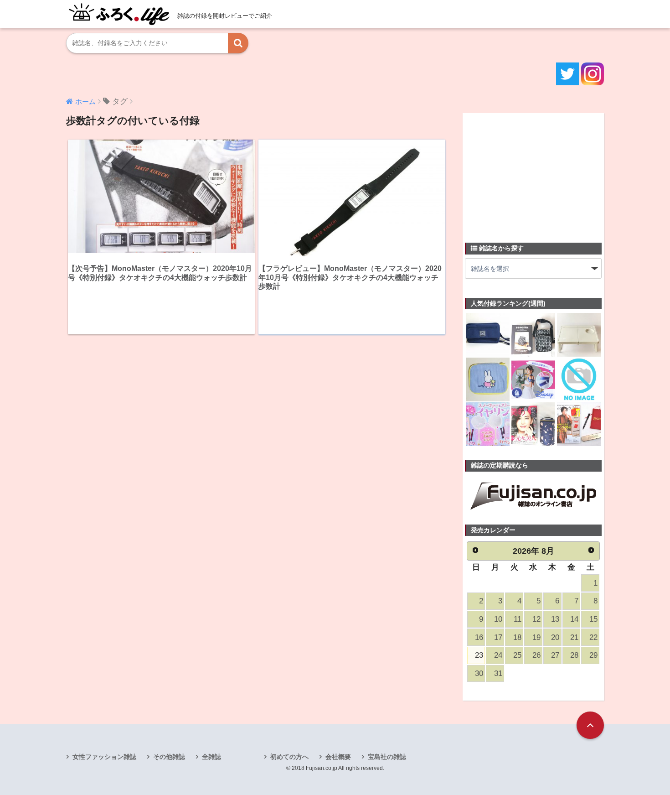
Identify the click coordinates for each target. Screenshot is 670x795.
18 (517, 637)
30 (479, 673)
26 (536, 655)
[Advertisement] (533, 172)
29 (593, 655)
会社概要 (338, 756)
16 (479, 637)
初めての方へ (289, 756)
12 (536, 619)
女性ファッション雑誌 (104, 756)
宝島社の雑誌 (387, 756)
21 (574, 637)
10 (498, 619)
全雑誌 (211, 756)
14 (574, 619)
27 (555, 655)
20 (555, 637)
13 (555, 619)
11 (517, 619)
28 (574, 655)
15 (593, 619)
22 (593, 637)
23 (479, 655)
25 (517, 655)
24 (498, 655)
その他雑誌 (169, 756)
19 (536, 637)
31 (498, 673)
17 (498, 637)
